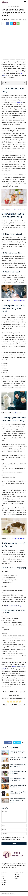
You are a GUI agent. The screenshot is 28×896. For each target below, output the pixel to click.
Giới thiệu (3, 882)
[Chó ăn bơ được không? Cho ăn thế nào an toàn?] (5, 773)
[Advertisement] (14, 43)
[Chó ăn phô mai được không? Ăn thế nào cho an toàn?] (5, 759)
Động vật (3, 880)
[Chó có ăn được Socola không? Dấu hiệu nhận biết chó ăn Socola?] (5, 800)
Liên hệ (3, 884)
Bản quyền (16, 874)
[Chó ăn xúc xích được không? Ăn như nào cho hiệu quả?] (5, 752)
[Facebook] (7, 23)
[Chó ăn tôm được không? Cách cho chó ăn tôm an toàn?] (5, 786)
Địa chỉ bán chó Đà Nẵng (14, 606)
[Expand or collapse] (25, 83)
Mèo (2, 876)
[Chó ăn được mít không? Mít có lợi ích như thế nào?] (5, 793)
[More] (22, 742)
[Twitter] (11, 23)
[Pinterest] (14, 23)
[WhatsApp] (18, 23)
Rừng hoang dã (5, 19)
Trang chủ (3, 872)
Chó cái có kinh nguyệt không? (16, 300)
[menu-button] (25, 2)
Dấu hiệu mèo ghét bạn (18, 538)
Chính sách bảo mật (19, 872)
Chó (9, 6)
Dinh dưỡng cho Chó (15, 6)
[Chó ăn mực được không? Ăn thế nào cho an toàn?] (5, 780)
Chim (2, 878)
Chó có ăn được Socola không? (17, 209)
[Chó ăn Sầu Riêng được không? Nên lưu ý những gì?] (5, 766)
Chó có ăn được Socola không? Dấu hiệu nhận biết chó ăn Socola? (18, 800)
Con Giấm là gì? (17, 413)
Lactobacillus (18, 102)
